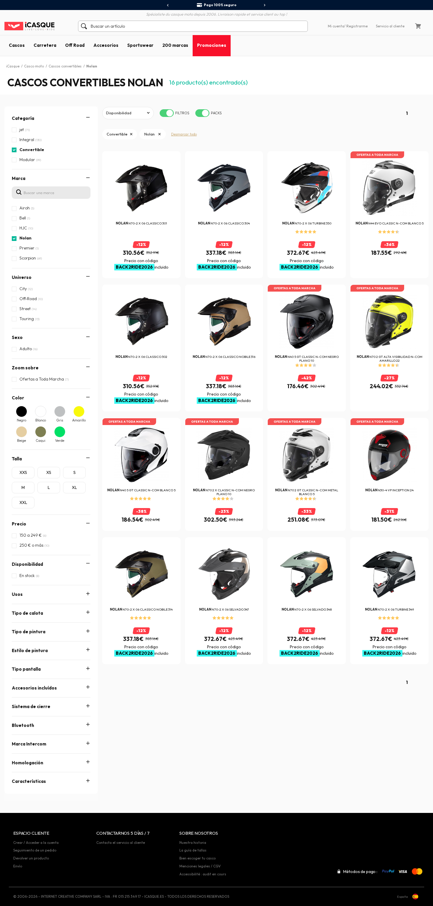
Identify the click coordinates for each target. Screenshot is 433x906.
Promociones (211, 45)
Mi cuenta (336, 26)
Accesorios (105, 45)
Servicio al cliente (390, 26)
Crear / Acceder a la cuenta (36, 842)
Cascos (17, 45)
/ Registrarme (356, 26)
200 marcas (175, 45)
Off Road (75, 45)
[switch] (167, 113)
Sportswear (140, 45)
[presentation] (168, 5)
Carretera (45, 45)
